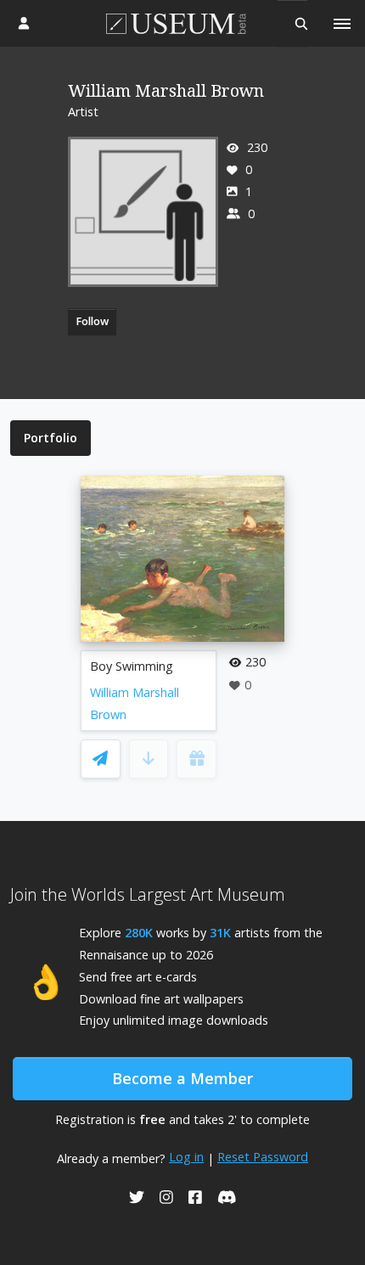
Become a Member (182, 1078)
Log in (186, 1157)
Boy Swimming (131, 666)
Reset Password (262, 1157)
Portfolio (50, 438)
